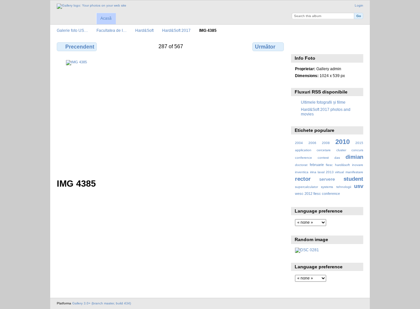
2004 (299, 143)
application (303, 150)
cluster (341, 150)
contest (323, 157)
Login (359, 5)
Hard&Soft (144, 30)
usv (358, 186)
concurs (357, 150)
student (353, 179)
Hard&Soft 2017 (176, 30)
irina (313, 172)
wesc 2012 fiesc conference (317, 194)
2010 (342, 141)
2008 (326, 143)
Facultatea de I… (111, 30)
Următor (265, 47)
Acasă (106, 18)
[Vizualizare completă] (171, 115)
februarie (317, 165)
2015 (359, 143)
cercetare (324, 150)
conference (303, 157)
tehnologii (343, 187)
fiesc (329, 165)
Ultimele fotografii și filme (323, 102)
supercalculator (306, 187)
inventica (301, 172)
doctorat (301, 165)
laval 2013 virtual (331, 172)
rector (303, 179)
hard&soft (342, 165)
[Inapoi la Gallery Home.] (91, 6)
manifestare (354, 172)
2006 (312, 143)
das (337, 157)
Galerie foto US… (72, 30)
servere (327, 179)
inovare (357, 165)
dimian (354, 157)
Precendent (79, 47)
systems (327, 187)
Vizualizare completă (298, 46)
